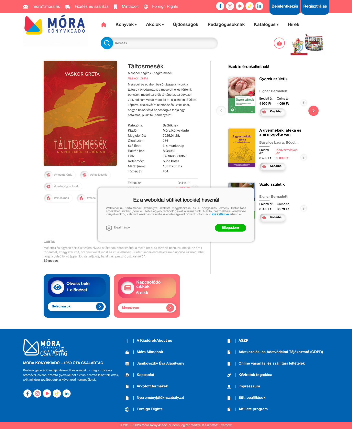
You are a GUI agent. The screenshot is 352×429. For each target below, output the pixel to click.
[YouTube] (240, 6)
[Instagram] (230, 6)
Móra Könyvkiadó (176, 130)
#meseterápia (63, 175)
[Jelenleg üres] (280, 43)
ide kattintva (220, 214)
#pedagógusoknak (66, 186)
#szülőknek (61, 198)
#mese (91, 198)
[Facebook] (220, 6)
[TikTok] (249, 6)
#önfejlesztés (98, 175)
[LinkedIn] (259, 6)
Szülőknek (170, 125)
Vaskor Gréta (138, 78)
